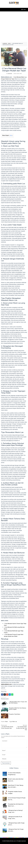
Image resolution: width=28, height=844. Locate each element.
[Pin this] (7, 694)
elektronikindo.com (6, 684)
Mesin (6, 721)
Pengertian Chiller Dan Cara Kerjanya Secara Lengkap (17, 708)
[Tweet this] (5, 694)
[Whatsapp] (12, 694)
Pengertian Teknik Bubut (14, 714)
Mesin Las (15, 721)
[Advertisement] (14, 27)
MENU (24, 9)
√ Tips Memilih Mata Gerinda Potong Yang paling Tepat (7, 726)
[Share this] (2, 694)
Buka (11, 135)
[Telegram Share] (10, 694)
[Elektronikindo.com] (14, 3)
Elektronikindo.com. (11, 841)
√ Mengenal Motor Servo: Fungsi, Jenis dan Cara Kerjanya (18, 702)
